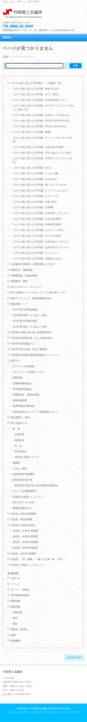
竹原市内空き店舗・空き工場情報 (29, 349)
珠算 (15, 618)
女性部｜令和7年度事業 (25, 542)
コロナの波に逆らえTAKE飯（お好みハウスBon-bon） (42, 115)
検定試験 (15, 606)
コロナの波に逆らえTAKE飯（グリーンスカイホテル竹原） (42, 139)
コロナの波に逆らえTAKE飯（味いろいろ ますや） (40, 184)
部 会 (18, 445)
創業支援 (17, 377)
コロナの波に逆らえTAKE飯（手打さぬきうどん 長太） (43, 152)
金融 (13, 635)
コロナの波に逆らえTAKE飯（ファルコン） (36, 252)
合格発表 (17, 612)
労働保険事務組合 (22, 383)
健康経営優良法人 (22, 508)
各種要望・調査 (19, 281)
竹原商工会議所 (38, 708)
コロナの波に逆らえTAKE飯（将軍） (33, 132)
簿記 (15, 623)
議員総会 (19, 440)
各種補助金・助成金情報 (24, 275)
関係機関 (15, 640)
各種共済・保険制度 (21, 270)
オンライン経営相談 (23, 366)
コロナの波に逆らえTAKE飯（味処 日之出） (37, 88)
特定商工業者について (27, 457)
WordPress (25, 712)
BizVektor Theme (43, 712)
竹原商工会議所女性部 (23, 525)
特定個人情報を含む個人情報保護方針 (31, 332)
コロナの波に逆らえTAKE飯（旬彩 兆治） (35, 201)
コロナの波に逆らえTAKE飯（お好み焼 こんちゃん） (41, 213)
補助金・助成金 (19, 629)
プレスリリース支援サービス (28, 372)
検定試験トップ (19, 304)
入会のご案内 (20, 468)
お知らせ (15, 578)
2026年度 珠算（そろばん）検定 (30, 326)
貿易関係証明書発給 (23, 406)
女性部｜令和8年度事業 (25, 547)
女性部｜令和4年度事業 (23, 553)
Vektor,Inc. (62, 712)
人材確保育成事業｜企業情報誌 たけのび (33, 264)
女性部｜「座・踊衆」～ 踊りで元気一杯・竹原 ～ (38, 559)
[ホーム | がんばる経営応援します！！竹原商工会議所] (24, 14)
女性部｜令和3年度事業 (23, 513)
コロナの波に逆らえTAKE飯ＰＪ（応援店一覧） (37, 83)
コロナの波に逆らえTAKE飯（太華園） (34, 207)
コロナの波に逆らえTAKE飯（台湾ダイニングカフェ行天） (42, 160)
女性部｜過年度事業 (21, 519)
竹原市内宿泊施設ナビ (23, 343)
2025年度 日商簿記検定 (25, 309)
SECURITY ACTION (23, 502)
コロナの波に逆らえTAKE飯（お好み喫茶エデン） (40, 100)
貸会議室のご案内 (20, 417)
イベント (15, 584)
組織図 (16, 462)
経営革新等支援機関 (23, 474)
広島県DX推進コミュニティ (28, 496)
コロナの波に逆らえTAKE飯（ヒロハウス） (36, 196)
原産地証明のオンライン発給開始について (36, 411)
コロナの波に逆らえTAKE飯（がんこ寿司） (36, 94)
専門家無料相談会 (22, 389)
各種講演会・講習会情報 (26, 394)
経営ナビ (15, 360)
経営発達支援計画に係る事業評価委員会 (36, 485)
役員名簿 (19, 434)
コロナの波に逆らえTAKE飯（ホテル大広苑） (38, 235)
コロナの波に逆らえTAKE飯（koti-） (32, 167)
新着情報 (15, 600)
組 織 (16, 428)
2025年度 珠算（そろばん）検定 (30, 315)
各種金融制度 (20, 400)
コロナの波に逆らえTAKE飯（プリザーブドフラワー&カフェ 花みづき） (43, 107)
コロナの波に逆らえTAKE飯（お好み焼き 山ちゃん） (41, 247)
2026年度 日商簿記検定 (25, 320)
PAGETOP (74, 657)
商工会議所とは (19, 423)
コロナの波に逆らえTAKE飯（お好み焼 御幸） (38, 218)
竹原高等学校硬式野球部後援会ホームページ (35, 355)
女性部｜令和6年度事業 (25, 536)
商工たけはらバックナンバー (26, 286)
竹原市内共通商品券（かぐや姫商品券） (32, 338)
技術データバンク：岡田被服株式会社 (31, 298)
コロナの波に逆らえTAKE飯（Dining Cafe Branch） (40, 126)
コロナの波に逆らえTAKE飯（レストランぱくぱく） (41, 190)
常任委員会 (21, 451)
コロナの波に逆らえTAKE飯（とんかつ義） (36, 173)
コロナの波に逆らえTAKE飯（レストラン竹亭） (39, 230)
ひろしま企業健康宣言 (25, 491)
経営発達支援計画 (22, 479)
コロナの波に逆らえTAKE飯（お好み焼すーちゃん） (41, 241)
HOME (5, 56)
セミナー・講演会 (20, 589)
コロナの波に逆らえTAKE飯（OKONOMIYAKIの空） (42, 120)
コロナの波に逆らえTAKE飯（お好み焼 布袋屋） (39, 147)
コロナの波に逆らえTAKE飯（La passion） (35, 179)
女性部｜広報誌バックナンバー (28, 564)
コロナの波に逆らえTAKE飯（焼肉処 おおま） (38, 258)
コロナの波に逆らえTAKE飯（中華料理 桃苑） (38, 224)
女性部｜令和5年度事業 (25, 530)
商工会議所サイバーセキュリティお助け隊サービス (38, 292)
